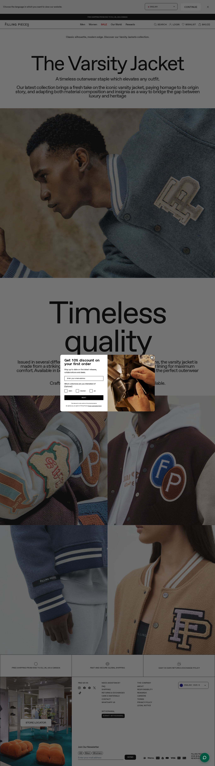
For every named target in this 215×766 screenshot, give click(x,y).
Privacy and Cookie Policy (95, 406)
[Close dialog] (151, 357)
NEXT (84, 398)
